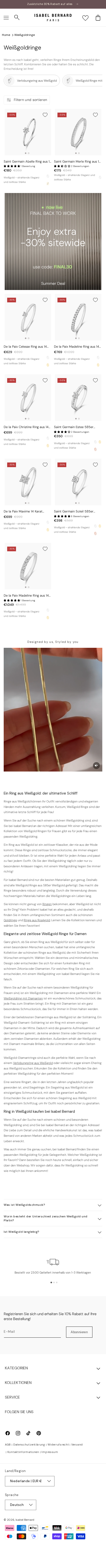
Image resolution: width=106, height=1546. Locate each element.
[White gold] (48, 176)
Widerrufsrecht (58, 1444)
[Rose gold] (95, 449)
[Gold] (48, 365)
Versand (77, 1444)
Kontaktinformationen (23, 1452)
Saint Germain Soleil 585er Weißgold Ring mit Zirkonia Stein (77, 511)
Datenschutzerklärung (29, 1444)
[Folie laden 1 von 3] (51, 1282)
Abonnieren (79, 1332)
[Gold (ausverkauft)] (48, 183)
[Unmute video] (96, 765)
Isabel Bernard (25, 1520)
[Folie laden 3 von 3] (56, 1282)
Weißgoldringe (24, 35)
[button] (6, 17)
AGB (8, 1444)
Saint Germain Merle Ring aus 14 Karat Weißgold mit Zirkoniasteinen (77, 162)
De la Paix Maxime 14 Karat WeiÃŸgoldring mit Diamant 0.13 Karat (27, 511)
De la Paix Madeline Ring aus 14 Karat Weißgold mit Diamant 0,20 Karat (26, 596)
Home (6, 35)
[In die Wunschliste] (45, 115)
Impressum (49, 1452)
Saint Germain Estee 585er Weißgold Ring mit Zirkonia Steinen (73, 427)
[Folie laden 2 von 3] (54, 1282)
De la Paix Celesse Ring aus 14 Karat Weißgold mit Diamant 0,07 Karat (25, 347)
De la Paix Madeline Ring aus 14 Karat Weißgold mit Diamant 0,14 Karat (78, 347)
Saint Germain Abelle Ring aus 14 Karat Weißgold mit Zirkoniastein (28, 162)
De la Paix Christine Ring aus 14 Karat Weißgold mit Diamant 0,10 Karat (28, 427)
